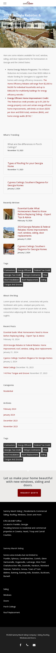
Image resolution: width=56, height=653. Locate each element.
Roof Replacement (11, 612)
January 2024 (9, 414)
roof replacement (30, 279)
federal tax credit (42, 270)
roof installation (11, 279)
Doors (6, 600)
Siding (6, 589)
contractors (9, 270)
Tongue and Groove (13, 284)
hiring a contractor (32, 275)
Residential (8, 391)
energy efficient (24, 270)
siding (43, 279)
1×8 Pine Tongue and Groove (16, 373)
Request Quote (29, 493)
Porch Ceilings (9, 606)
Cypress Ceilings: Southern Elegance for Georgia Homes (27, 358)
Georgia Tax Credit (12, 275)
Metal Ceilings (9, 367)
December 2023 (10, 420)
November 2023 (10, 426)
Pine (45, 275)
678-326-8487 (9, 521)
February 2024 (9, 409)
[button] (4, 3)
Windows (7, 595)
